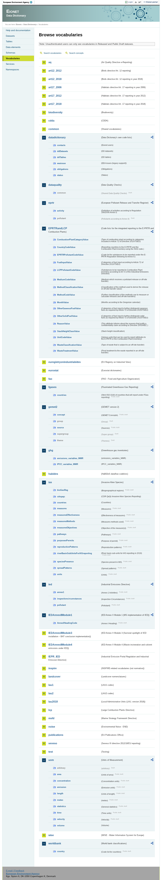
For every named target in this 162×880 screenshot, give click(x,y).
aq (49, 62)
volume (60, 825)
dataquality (55, 185)
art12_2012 (55, 70)
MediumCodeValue (66, 279)
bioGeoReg (62, 490)
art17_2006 (55, 87)
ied (50, 584)
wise (51, 835)
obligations (62, 169)
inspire (52, 668)
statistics (61, 806)
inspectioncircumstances (69, 599)
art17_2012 (55, 95)
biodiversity (55, 112)
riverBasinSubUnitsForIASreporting (74, 553)
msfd (51, 718)
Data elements (13, 47)
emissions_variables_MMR (70, 458)
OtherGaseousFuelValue (69, 308)
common (53, 129)
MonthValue (63, 302)
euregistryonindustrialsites (64, 362)
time (59, 812)
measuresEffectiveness (68, 515)
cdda (51, 120)
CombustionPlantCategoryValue (72, 239)
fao (50, 379)
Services (10, 64)
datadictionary (57, 137)
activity (60, 211)
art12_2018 (55, 79)
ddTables (61, 157)
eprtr (51, 202)
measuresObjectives (67, 527)
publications (55, 735)
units (59, 574)
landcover (54, 676)
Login (130, 2)
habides (53, 474)
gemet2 (52, 407)
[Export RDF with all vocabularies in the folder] (152, 138)
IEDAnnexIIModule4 (60, 644)
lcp (50, 710)
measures (62, 508)
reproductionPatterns (67, 547)
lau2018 (53, 701)
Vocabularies (13, 58)
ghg (50, 450)
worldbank (54, 843)
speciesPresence (65, 561)
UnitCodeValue (64, 337)
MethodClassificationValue (70, 287)
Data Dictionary (29, 24)
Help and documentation (18, 30)
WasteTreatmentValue (67, 351)
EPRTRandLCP (57, 228)
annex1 (60, 592)
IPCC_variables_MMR (67, 464)
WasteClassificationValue (69, 345)
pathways (61, 534)
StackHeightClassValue (68, 331)
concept (61, 415)
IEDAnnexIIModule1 (60, 615)
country (61, 851)
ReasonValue (63, 323)
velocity (61, 819)
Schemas (10, 52)
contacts (61, 145)
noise (51, 726)
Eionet (18, 24)
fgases (52, 387)
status (60, 175)
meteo (60, 800)
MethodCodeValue (66, 295)
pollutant (61, 605)
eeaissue (61, 163)
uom (51, 760)
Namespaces (12, 69)
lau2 (50, 693)
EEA (18, 2)
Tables (9, 41)
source (60, 427)
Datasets (10, 36)
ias (50, 482)
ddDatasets (62, 151)
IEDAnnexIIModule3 (60, 633)
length (60, 793)
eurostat (53, 370)
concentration (64, 781)
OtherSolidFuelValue (67, 316)
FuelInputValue (64, 262)
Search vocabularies (52, 53)
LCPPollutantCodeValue (69, 270)
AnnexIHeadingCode (67, 623)
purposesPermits (65, 540)
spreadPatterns (64, 568)
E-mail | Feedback (15, 870)
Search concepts (76, 53)
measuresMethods (66, 521)
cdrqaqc (61, 496)
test (50, 751)
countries (61, 395)
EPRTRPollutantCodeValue (70, 255)
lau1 (50, 685)
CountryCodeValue (66, 247)
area (59, 774)
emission (61, 787)
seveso (52, 743)
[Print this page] (136, 2)
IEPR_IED (54, 656)
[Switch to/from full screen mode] (140, 2)
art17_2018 (55, 104)
